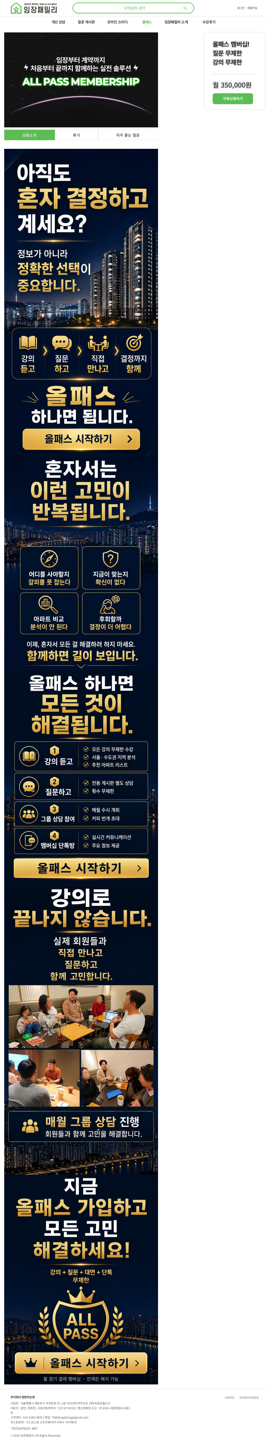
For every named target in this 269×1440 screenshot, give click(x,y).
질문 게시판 (86, 22)
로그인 (240, 8)
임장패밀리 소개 (176, 22)
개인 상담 (58, 22)
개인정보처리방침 (248, 1398)
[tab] (29, 135)
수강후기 (209, 22)
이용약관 (229, 1398)
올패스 (147, 22)
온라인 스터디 (117, 22)
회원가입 (252, 8)
